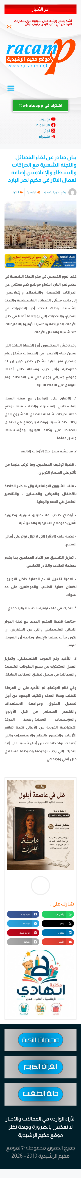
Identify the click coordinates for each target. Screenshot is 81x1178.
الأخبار (15, 192)
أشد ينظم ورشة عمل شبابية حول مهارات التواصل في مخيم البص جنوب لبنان (43, 22)
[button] (10, 26)
